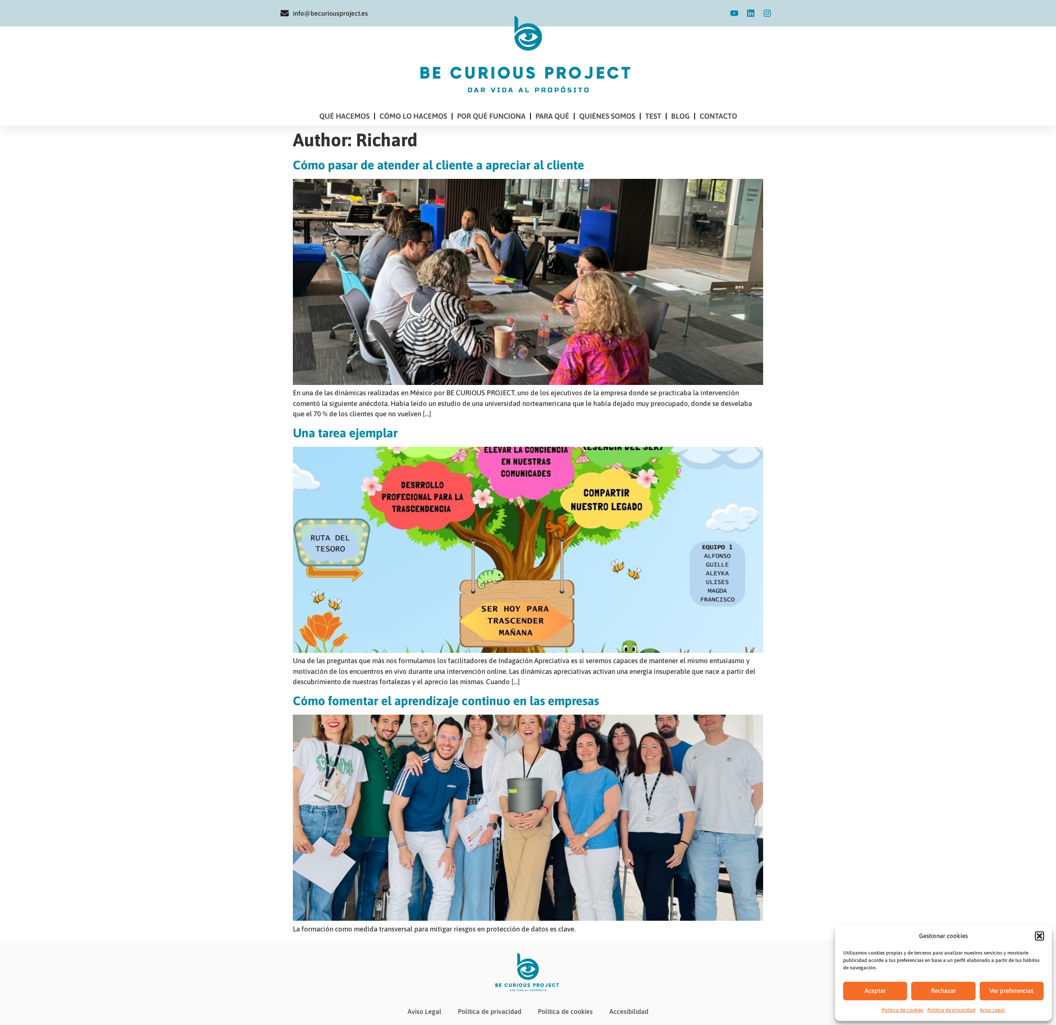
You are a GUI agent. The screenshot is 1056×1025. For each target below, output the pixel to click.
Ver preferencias (1011, 990)
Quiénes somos (607, 116)
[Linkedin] (750, 13)
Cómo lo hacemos (413, 116)
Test (653, 116)
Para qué (552, 116)
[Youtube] (734, 13)
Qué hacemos (344, 116)
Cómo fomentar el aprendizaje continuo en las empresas (446, 701)
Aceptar (875, 990)
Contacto (718, 116)
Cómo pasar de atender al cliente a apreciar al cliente (438, 165)
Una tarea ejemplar (345, 433)
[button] (1039, 936)
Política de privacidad (951, 1010)
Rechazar (943, 990)
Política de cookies (902, 1010)
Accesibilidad (628, 1011)
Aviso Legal (992, 1010)
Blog (680, 116)
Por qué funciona (491, 116)
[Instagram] (767, 13)
